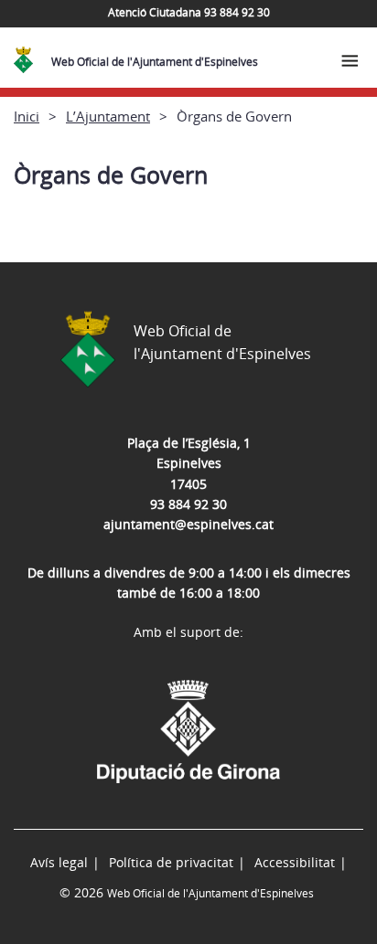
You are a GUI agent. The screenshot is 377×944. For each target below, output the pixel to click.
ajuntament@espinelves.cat (188, 524)
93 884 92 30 (188, 504)
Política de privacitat (171, 862)
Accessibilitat (294, 862)
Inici (26, 116)
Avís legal (59, 862)
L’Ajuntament (108, 116)
